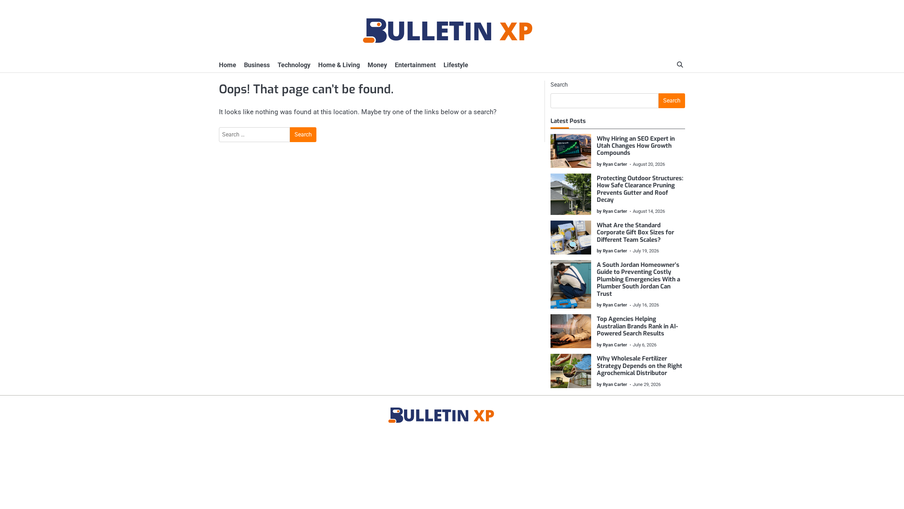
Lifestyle (456, 65)
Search (559, 84)
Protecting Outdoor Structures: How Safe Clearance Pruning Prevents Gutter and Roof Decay (640, 189)
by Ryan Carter (612, 164)
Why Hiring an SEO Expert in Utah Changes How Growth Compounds (636, 146)
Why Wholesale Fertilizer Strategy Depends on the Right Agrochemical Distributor (639, 366)
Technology (294, 65)
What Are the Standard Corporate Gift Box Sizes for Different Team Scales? (635, 232)
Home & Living (339, 65)
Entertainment (415, 65)
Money (377, 65)
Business (257, 65)
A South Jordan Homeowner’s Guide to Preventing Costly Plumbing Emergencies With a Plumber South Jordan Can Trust (638, 279)
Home (227, 65)
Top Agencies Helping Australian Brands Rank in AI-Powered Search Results (637, 326)
